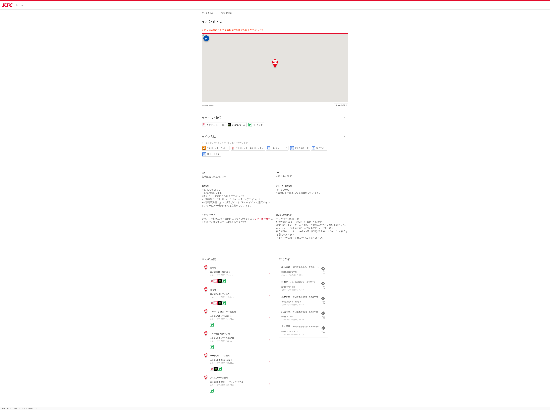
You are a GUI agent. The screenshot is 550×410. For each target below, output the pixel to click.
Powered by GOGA (208, 105)
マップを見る (208, 13)
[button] (275, 117)
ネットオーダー (262, 218)
